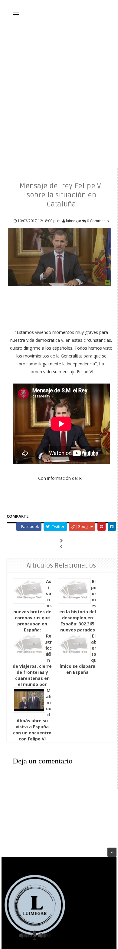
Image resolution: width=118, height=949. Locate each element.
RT (81, 478)
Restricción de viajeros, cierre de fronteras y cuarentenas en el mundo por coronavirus (32, 663)
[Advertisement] (59, 92)
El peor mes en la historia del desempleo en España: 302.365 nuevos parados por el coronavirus (78, 611)
